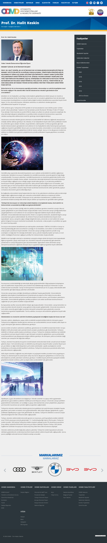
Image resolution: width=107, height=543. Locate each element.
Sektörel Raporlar (39, 505)
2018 (80, 77)
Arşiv (52, 492)
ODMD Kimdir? (5, 492)
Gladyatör (23, 522)
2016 (80, 81)
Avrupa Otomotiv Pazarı (41, 500)
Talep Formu (54, 495)
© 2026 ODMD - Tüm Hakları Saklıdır (13, 536)
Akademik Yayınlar (82, 53)
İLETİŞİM (75, 3)
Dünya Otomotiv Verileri (41, 502)
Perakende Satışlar (39, 495)
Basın (22, 519)
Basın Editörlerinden (83, 63)
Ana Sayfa (4, 26)
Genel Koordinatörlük (7, 497)
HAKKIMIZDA (7, 3)
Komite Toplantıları (83, 67)
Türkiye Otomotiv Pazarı (41, 497)
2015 (80, 86)
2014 (80, 91)
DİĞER (23, 511)
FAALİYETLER (65, 3)
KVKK (2, 508)
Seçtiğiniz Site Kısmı (14, 26)
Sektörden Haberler (83, 58)
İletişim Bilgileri (25, 492)
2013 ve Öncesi (83, 96)
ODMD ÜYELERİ (19, 3)
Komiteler (4, 500)
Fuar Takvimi (67, 497)
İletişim (23, 516)
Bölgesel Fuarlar (67, 495)
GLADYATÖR (46, 3)
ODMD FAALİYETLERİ (87, 487)
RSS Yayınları (24, 524)
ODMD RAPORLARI (41, 487)
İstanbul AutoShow (68, 492)
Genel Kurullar (81, 100)
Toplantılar (80, 49)
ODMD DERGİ (56, 487)
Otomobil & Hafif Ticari (40, 492)
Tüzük (3, 502)
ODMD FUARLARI (70, 487)
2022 (80, 72)
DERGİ (37, 3)
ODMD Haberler (82, 44)
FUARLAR (56, 3)
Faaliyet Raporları (6, 505)
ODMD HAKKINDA (8, 487)
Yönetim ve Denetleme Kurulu (9, 495)
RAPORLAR (29, 3)
